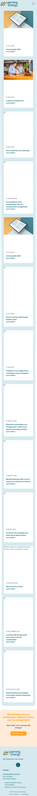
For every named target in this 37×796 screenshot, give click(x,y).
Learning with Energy (20, 791)
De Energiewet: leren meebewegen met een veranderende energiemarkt (16, 204)
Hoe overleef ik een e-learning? (18, 151)
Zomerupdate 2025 (13, 256)
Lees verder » (11, 51)
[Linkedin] (18, 765)
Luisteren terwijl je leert (15, 101)
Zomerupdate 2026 (13, 49)
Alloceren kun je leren (14, 587)
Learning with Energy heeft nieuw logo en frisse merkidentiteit (16, 637)
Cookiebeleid (24, 794)
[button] (33, 3)
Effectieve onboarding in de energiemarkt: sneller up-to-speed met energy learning (16, 427)
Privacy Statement (14, 794)
